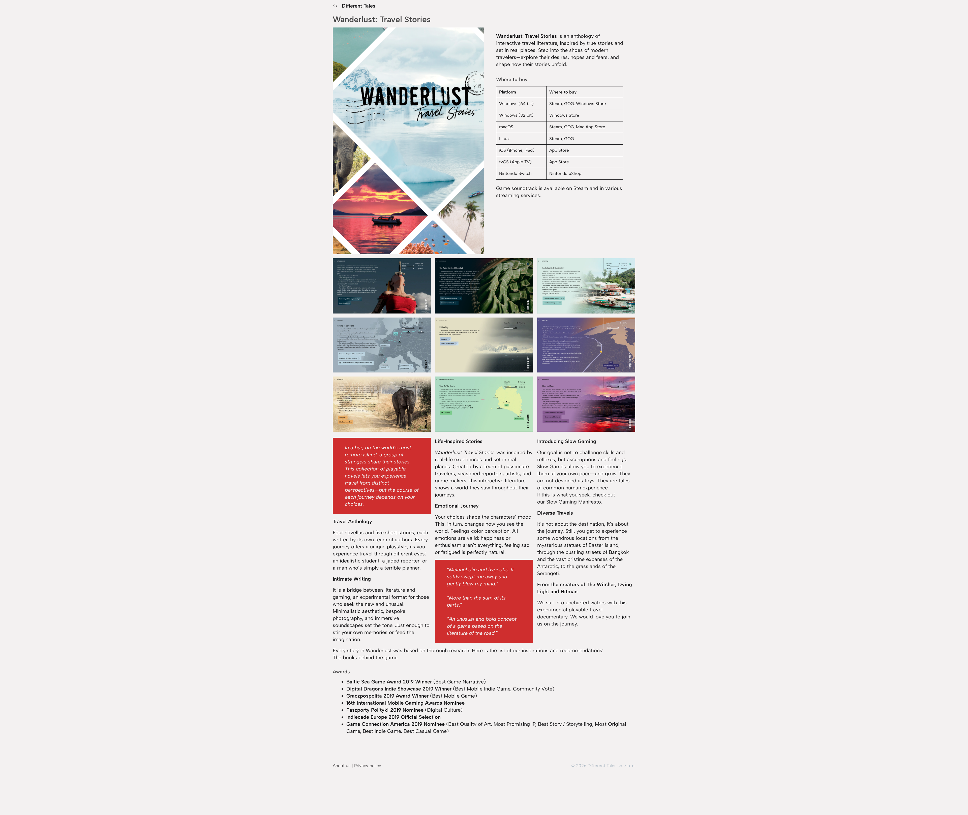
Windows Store (591, 103)
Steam (555, 103)
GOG (569, 103)
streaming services (518, 195)
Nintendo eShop (565, 173)
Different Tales (358, 6)
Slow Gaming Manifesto (573, 502)
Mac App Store (590, 126)
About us (341, 765)
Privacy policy (367, 765)
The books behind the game (365, 657)
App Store (559, 150)
